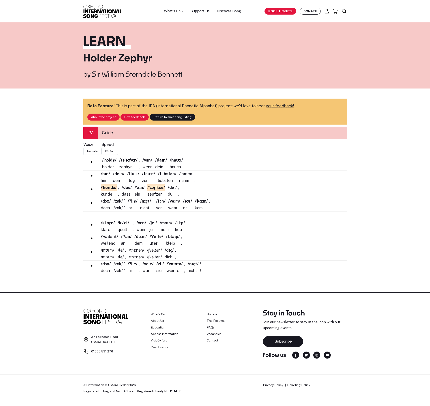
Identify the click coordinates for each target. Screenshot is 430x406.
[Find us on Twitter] (306, 354)
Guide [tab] (107, 132)
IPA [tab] (90, 132)
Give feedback (134, 117)
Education (158, 327)
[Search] (344, 11)
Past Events (159, 347)
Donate (310, 11)
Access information (164, 334)
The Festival (216, 320)
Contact (212, 340)
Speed (107, 144)
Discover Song (229, 11)
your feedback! (280, 106)
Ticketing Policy (298, 385)
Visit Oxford (159, 340)
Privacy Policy (273, 385)
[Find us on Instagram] (316, 354)
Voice (88, 144)
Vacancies (214, 334)
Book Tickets (280, 11)
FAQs (211, 327)
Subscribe (283, 341)
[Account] (326, 11)
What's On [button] (172, 11)
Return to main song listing (172, 117)
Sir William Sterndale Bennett (137, 74)
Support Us (200, 11)
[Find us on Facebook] (295, 354)
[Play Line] (91, 162)
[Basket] (335, 11)
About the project (103, 117)
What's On (158, 314)
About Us (157, 320)
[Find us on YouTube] (327, 354)
